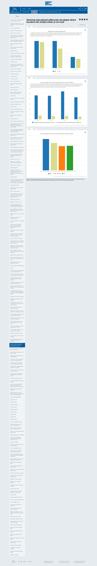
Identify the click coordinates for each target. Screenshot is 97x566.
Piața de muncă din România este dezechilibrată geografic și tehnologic (16, 340)
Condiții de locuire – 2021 (15, 159)
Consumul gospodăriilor (15, 28)
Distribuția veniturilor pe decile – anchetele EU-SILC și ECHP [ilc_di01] (16, 279)
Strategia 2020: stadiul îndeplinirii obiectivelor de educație (16, 367)
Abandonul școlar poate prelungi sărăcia (16, 552)
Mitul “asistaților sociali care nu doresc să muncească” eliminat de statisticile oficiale (16, 210)
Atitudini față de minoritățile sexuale (17, 265)
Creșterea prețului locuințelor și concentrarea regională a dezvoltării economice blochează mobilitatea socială (17, 292)
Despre (24, 8)
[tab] (29, 27)
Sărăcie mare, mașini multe (15, 516)
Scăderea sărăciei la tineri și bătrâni (17, 434)
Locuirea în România (14, 442)
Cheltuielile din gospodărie (15, 397)
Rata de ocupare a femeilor (15, 33)
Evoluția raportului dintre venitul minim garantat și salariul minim (16, 363)
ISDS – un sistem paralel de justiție (17, 499)
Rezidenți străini (13, 494)
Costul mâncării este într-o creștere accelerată (17, 336)
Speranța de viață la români (15, 104)
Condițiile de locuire (14, 404)
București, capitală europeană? (16, 497)
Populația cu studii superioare (16, 30)
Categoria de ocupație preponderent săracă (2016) (17, 470)
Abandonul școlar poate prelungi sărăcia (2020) (16, 188)
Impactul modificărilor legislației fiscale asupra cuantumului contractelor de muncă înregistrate (16, 385)
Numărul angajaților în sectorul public (16, 44)
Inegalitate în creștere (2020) (15, 201)
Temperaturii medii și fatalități (15, 59)
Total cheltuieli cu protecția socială (16, 147)
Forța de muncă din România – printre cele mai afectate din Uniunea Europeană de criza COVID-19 (16, 226)
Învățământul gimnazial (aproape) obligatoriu (16, 299)
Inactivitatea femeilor (14, 118)
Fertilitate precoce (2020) (15, 199)
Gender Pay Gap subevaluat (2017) (17, 473)
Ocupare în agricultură (14, 488)
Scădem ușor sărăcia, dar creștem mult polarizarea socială (16, 327)
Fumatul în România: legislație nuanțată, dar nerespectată (16, 492)
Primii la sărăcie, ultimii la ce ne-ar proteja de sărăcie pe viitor (16, 330)
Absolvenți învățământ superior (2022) (16, 84)
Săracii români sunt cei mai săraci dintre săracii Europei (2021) (16, 138)
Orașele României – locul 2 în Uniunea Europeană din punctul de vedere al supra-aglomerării (17, 393)
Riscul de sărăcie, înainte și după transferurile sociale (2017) (16, 459)
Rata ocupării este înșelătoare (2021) (16, 116)
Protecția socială (13, 402)
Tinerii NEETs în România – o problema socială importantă (16, 56)
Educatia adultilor (13, 412)
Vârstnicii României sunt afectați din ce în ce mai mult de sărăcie (17, 271)
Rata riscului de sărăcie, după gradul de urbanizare (16, 308)
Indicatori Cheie (25, 12)
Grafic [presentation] (29, 26)
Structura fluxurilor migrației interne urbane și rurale (17, 353)
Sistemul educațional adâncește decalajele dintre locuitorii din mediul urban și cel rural (16, 345)
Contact (29, 8)
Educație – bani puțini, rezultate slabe (16, 528)
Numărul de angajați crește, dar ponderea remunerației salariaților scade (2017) (16, 455)
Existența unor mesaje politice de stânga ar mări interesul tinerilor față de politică (17, 287)
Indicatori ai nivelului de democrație (17, 296)
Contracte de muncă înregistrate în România (17, 231)
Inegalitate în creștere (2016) (15, 479)
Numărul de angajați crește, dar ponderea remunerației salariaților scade (16, 512)
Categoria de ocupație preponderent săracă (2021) (17, 135)
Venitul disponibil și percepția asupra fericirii (16, 542)
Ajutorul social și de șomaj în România (15, 482)
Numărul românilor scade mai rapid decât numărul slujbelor (17, 318)
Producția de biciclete (14, 87)
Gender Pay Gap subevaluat (15, 545)
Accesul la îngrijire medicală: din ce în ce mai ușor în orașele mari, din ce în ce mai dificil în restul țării (17, 151)
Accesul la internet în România (16, 238)
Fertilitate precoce (13, 419)
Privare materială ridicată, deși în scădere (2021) (16, 144)
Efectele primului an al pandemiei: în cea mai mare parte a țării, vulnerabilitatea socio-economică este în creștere (17, 125)
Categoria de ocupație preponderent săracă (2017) (17, 432)
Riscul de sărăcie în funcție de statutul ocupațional (16, 509)
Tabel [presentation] (34, 26)
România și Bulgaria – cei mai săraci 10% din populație (16, 425)
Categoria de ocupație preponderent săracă (17, 539)
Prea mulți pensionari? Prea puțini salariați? (16, 381)
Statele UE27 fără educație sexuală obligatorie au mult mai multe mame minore (17, 24)
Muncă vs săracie (13, 407)
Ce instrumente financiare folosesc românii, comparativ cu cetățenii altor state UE (17, 36)
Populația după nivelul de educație (17, 141)
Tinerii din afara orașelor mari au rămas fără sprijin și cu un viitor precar (16, 322)
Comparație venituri (14, 78)
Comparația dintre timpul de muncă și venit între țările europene (17, 315)
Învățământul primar (14, 409)
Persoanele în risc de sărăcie (15, 71)
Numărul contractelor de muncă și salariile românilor (16, 445)
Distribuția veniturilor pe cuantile (16, 333)
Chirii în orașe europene (15, 81)
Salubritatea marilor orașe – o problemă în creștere (16, 263)
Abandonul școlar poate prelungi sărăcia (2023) (16, 48)
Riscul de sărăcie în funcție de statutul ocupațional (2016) (16, 451)
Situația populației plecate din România (16, 389)
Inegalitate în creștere (14, 554)
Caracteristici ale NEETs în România (17, 53)
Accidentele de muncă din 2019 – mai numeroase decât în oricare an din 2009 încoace (17, 65)
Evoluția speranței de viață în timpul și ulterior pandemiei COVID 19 (17, 41)
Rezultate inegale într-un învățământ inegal (17, 221)
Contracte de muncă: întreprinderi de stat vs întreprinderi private (16, 360)
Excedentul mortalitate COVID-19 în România (17, 112)
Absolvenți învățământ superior (16, 421)
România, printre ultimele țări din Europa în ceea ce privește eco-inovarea (16, 374)
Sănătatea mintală (13, 50)
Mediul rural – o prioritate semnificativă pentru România (16, 162)
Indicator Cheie (83, 24)
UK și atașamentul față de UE (16, 448)
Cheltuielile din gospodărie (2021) (16, 121)
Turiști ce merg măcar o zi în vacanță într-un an (17, 99)
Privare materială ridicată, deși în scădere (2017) (16, 466)
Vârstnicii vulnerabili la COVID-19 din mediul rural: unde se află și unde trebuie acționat (16, 235)
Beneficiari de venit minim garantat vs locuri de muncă (17, 371)
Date (34, 12)
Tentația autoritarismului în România (17, 101)
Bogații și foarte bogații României (16, 254)
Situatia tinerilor (13, 414)
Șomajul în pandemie (14, 185)
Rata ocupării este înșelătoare (16, 524)
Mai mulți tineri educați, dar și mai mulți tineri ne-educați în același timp (17, 311)
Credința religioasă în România (16, 378)
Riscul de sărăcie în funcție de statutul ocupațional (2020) (16, 93)
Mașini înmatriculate (14, 89)
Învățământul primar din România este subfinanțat (16, 356)
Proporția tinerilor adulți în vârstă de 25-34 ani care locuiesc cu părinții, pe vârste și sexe (17, 242)
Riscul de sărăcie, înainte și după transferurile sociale (16, 522)
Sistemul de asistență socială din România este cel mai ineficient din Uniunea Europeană (17, 246)
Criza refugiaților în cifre (14, 502)
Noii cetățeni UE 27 (14, 61)
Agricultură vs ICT (13, 399)
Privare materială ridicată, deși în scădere (16, 531)
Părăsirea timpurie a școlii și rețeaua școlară (17, 214)
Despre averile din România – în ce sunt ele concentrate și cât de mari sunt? (17, 258)
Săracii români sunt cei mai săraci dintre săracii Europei (16, 349)
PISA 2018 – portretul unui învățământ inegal (15, 218)
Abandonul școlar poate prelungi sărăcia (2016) (16, 476)
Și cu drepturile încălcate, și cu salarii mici (16, 505)
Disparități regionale (14, 167)
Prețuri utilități (12, 95)
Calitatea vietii (13, 416)
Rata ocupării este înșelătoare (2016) (16, 463)
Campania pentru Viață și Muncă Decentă (48, 12)
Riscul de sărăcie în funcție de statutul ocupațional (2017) (16, 428)
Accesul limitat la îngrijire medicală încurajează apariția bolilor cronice (17, 275)
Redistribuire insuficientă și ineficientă (15, 548)
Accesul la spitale (13, 76)
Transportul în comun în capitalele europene (16, 486)
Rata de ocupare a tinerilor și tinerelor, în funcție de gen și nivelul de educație (17, 251)
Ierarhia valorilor (13, 106)
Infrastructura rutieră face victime (16, 518)
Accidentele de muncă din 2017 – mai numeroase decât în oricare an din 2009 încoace (17, 303)
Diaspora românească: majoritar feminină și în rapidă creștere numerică (16, 155)
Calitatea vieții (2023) (14, 73)
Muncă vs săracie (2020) (15, 191)
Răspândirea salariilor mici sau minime (16, 535)
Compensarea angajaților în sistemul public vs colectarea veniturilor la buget (15, 438)
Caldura (11, 268)
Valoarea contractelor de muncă (16, 109)
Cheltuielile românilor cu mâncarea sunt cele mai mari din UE (17, 283)
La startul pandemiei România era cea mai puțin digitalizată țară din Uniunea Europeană (16, 130)
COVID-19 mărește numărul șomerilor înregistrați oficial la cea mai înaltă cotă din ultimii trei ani (16, 205)
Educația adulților (13, 177)
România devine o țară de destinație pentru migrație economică (17, 20)
